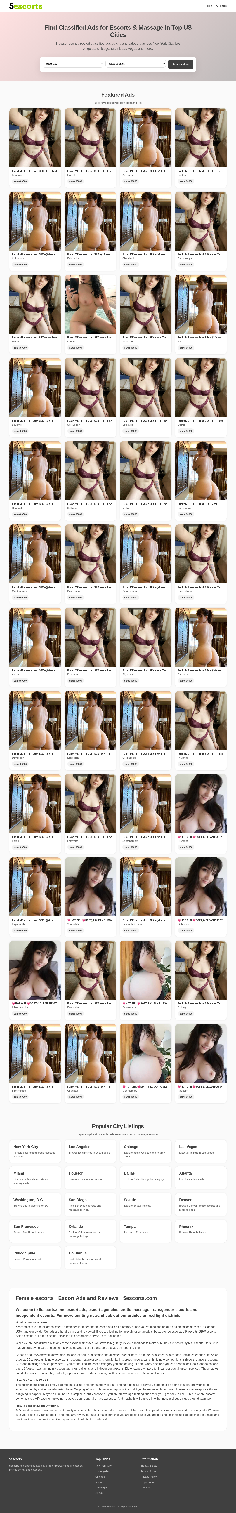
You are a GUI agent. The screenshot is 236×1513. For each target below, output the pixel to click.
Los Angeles (102, 1471)
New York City (103, 1465)
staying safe (38, 1347)
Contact (145, 1487)
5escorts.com (121, 1354)
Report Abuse (149, 1482)
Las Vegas (101, 1487)
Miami (98, 1482)
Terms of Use (148, 1471)
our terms (59, 1347)
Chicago (100, 1476)
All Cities (100, 1493)
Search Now (181, 64)
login (209, 5)
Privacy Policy (149, 1476)
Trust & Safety (149, 1465)
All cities (221, 5)
